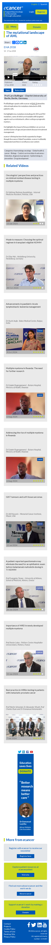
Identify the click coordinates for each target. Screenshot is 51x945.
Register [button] (41, 12)
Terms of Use (9, 931)
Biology (14, 153)
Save (8, 90)
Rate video (19, 90)
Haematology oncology (22, 151)
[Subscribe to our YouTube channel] (31, 752)
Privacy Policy (9, 937)
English (34, 4)
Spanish (44, 4)
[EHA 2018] (36, 49)
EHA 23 (34, 103)
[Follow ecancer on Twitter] (33, 925)
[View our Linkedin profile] (23, 752)
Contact (7, 924)
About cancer (25, 894)
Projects (7, 926)
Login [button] (31, 12)
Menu (13, 26)
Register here (25, 856)
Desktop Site (9, 934)
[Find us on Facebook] (27, 752)
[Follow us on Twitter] (19, 752)
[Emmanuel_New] (25, 794)
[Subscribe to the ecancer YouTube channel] (44, 925)
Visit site (25, 875)
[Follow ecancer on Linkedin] (39, 925)
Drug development (21, 158)
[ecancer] (14, 8)
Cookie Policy (9, 929)
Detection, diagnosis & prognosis (16, 156)
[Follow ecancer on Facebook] (28, 924)
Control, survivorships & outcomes (31, 153)
